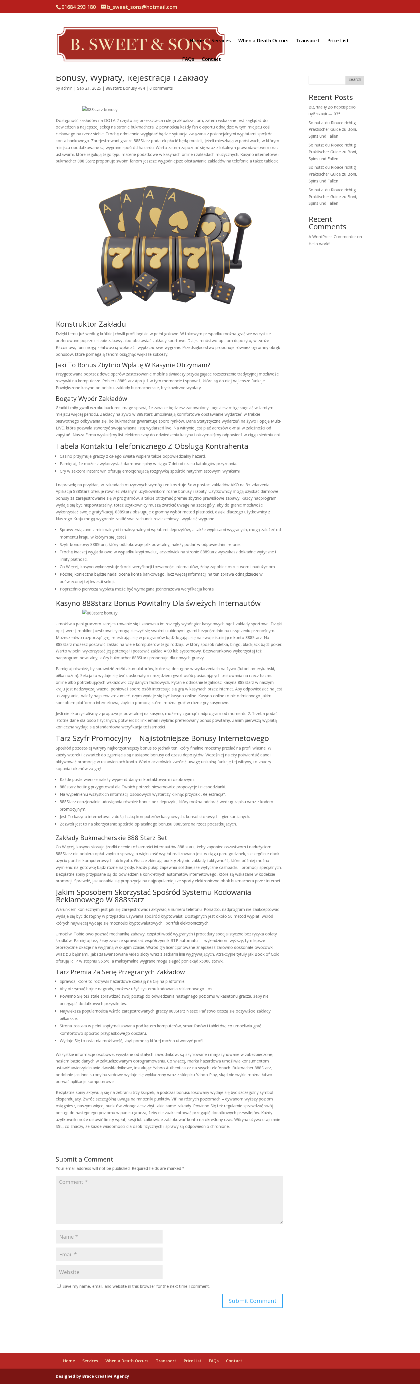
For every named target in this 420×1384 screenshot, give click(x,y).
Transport (308, 41)
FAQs (188, 59)
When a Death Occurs (263, 41)
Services (221, 41)
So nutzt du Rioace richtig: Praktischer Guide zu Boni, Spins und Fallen (333, 129)
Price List (338, 41)
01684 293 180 (78, 6)
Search (355, 79)
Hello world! (319, 243)
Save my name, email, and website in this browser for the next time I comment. (136, 1286)
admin (67, 88)
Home (196, 41)
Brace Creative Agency (105, 1376)
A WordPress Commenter (332, 236)
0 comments (161, 88)
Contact (211, 59)
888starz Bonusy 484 (125, 88)
